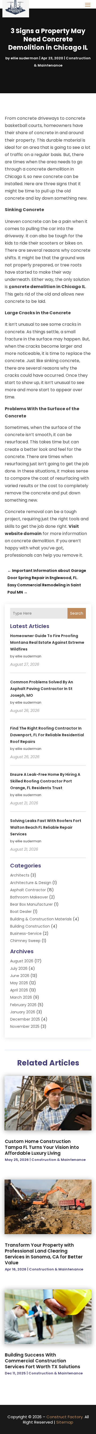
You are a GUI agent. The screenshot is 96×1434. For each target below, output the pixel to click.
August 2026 (21, 961)
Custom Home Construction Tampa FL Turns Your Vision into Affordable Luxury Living (42, 1147)
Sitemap (64, 1422)
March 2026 (21, 997)
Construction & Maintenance (58, 1159)
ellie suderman (24, 58)
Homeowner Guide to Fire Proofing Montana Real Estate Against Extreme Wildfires (47, 642)
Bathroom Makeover (29, 897)
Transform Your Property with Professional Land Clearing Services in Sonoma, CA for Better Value (44, 1254)
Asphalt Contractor (28, 890)
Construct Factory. (64, 1417)
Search (76, 613)
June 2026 (19, 975)
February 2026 (23, 1004)
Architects (19, 875)
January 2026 (22, 1012)
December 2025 (25, 1019)
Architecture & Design (30, 882)
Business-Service (26, 933)
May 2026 (19, 983)
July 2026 (18, 968)
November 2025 (24, 1026)
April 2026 (19, 990)
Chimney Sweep (25, 940)
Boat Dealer (21, 911)
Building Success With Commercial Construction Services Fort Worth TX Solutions (42, 1361)
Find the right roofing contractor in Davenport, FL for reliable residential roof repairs (47, 735)
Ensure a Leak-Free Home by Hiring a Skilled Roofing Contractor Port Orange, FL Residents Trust (45, 781)
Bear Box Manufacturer (31, 904)
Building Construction (30, 926)
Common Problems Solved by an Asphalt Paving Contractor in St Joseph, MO (41, 688)
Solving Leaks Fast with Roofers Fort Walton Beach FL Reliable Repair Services (45, 827)
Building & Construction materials (41, 919)
